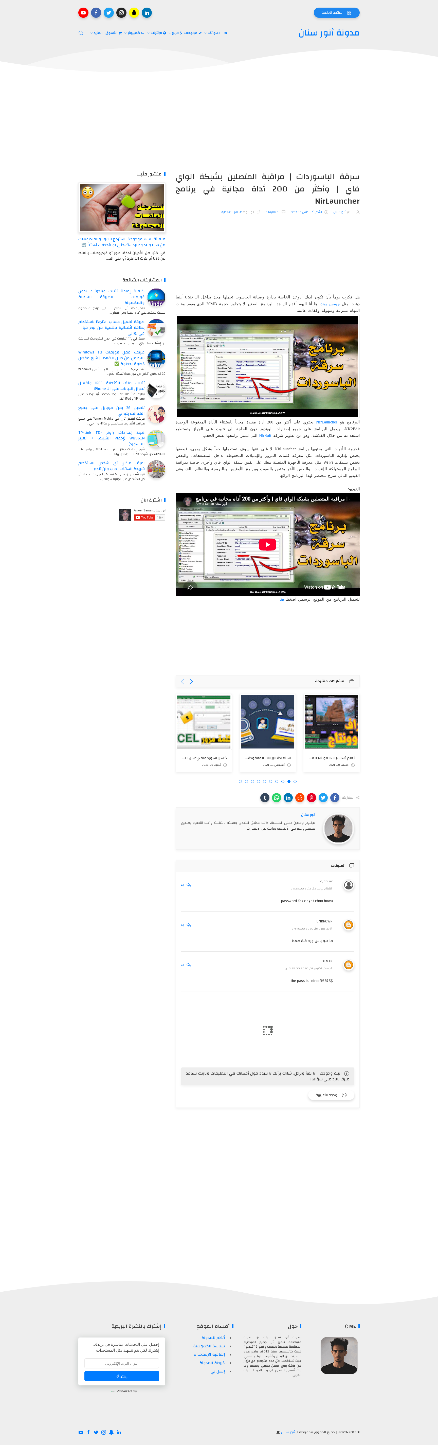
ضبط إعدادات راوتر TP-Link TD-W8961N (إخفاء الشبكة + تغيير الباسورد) (111, 438)
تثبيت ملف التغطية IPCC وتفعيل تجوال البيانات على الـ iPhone (111, 386)
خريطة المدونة (212, 1363)
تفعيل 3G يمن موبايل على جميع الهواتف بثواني (111, 410)
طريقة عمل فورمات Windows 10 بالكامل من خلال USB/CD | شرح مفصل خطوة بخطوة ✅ (111, 358)
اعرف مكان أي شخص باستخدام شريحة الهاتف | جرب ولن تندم (111, 466)
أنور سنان (288, 1432)
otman (327, 961)
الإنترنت (157, 33)
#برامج (237, 212)
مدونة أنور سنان (329, 33)
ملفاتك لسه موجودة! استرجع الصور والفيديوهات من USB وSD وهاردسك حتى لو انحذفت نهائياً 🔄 (121, 242)
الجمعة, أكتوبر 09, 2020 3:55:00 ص (309, 968)
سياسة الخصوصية (209, 1346)
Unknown (325, 921)
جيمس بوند (330, 303)
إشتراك (121, 1376)
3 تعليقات (272, 212)
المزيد (98, 33)
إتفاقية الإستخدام (209, 1354)
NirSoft (265, 435)
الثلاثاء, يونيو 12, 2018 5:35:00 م (312, 888)
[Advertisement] (219, 122)
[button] (334, 797)
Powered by (127, 1391)
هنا (282, 599)
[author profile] (338, 828)
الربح (176, 33)
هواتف (214, 33)
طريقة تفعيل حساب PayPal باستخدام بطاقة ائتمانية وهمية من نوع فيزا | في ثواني (111, 327)
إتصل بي (218, 1371)
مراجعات (191, 33)
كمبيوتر (134, 33)
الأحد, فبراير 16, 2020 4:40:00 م (312, 928)
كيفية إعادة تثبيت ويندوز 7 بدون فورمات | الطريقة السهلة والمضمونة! (111, 297)
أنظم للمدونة (213, 1338)
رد (182, 885)
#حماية (226, 212)
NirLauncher (326, 422)
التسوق (111, 33)
